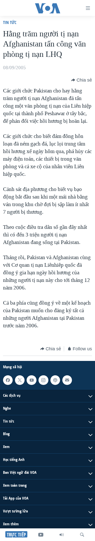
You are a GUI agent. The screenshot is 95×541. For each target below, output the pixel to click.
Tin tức (9, 22)
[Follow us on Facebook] (8, 380)
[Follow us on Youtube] (31, 380)
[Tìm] (82, 534)
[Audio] (61, 534)
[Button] (81, 80)
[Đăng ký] (67, 380)
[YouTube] (41, 534)
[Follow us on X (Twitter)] (20, 380)
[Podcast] (55, 380)
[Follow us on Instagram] (43, 380)
